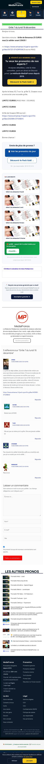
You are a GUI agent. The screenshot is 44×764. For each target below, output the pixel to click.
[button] (22, 269)
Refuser (14, 761)
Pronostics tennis (28, 672)
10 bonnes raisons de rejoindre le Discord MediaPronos (23, 624)
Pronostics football (29, 669)
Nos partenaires (28, 719)
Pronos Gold (26, 678)
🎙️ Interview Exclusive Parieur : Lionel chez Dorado (26, 641)
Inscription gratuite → (22, 297)
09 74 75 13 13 (9, 734)
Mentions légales (28, 699)
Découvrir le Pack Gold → (22, 82)
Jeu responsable (28, 716)
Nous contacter (8, 722)
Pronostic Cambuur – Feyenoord (21, 603)
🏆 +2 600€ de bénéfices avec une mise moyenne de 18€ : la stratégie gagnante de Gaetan (26, 635)
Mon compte (7, 719)
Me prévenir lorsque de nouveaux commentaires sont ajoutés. (19, 550)
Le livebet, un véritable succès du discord (23, 645)
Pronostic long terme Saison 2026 (21, 619)
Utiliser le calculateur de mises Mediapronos (19, 269)
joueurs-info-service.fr (32, 734)
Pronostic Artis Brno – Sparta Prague (22, 585)
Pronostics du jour (35, 744)
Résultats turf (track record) (31, 682)
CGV (24, 703)
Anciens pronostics (22, 340)
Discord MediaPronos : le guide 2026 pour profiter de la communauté (26, 608)
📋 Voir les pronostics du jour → (22, 152)
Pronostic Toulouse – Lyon (19, 598)
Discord (5, 716)
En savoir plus (28, 757)
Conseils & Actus (8, 703)
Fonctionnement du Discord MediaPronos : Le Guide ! (25, 650)
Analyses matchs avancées (21, 744)
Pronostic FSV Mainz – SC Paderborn (22, 594)
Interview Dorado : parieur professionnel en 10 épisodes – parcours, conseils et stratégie (25, 630)
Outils (5, 706)
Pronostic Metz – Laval (17, 576)
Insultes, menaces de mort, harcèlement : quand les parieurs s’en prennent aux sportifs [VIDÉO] (26, 613)
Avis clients (6, 709)
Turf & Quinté (8, 744)
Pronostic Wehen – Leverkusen (20, 589)
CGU (24, 706)
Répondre (38, 399)
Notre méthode (7, 699)
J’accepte (29, 761)
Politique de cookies (29, 712)
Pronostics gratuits (29, 666)
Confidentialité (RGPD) (30, 709)
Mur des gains (7, 712)
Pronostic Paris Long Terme (19, 581)
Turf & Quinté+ (27, 675)
